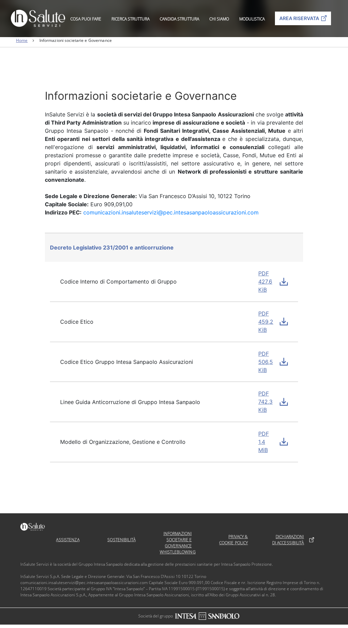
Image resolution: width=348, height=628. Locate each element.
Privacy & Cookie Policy (233, 540)
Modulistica (252, 19)
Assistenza (67, 540)
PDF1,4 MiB (263, 441)
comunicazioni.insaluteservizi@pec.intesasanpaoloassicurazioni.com (171, 212)
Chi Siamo (219, 19)
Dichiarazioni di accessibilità (288, 540)
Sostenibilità (121, 540)
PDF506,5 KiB (265, 361)
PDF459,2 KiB (265, 321)
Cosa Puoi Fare (85, 19)
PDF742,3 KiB (265, 401)
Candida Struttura (179, 19)
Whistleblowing (178, 552)
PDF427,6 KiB (265, 281)
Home (22, 40)
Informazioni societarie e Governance (177, 540)
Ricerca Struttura (130, 19)
